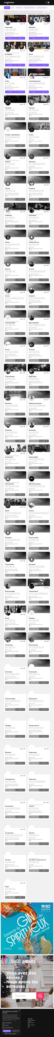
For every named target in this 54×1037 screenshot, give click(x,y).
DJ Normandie (33, 672)
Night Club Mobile (34, 323)
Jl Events (7, 188)
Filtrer (7, 7)
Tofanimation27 (33, 591)
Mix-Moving (32, 430)
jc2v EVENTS (32, 564)
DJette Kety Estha (10, 323)
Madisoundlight (33, 457)
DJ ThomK (32, 349)
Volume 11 (31, 806)
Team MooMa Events (34, 81)
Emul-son (8, 269)
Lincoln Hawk (9, 27)
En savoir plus (13, 1020)
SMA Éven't (8, 752)
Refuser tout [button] (16, 1031)
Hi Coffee (31, 269)
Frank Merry (8, 215)
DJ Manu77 (32, 296)
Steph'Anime (32, 779)
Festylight (8, 725)
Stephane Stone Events (35, 403)
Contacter (10, 38)
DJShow (7, 242)
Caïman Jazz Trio (34, 242)
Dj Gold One (8, 403)
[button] (11, 1033)
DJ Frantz (7, 860)
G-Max (7, 81)
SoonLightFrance (10, 779)
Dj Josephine (8, 54)
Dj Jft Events (8, 672)
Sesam (7, 886)
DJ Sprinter (32, 188)
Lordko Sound (33, 752)
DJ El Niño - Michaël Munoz (12, 135)
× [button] (19, 1010)
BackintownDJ (33, 699)
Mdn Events (32, 27)
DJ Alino (31, 135)
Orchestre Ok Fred (34, 725)
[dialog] (11, 1022)
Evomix (7, 618)
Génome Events (9, 484)
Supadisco (32, 618)
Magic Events (32, 376)
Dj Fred (31, 54)
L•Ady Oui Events (10, 376)
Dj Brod (7, 511)
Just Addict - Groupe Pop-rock (37, 860)
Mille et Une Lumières (34, 484)
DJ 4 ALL (7, 349)
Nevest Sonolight (10, 591)
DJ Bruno (31, 511)
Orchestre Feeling (10, 699)
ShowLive (7, 161)
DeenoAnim (8, 430)
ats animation (9, 806)
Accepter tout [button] (6, 1031)
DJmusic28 (8, 537)
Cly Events (32, 108)
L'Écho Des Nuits (9, 564)
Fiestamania (32, 215)
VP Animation (9, 645)
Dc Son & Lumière (33, 537)
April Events (32, 161)
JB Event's (31, 833)
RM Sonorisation (33, 645)
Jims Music (8, 108)
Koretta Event (9, 457)
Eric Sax (7, 296)
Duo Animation (9, 833)
